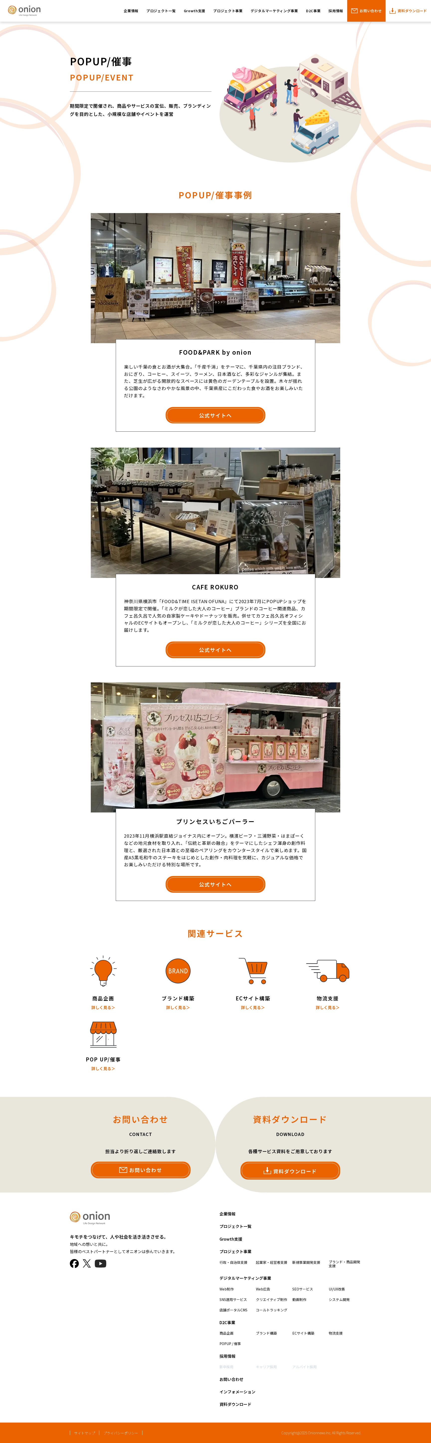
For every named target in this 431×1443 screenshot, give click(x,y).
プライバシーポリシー (120, 1433)
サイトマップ (84, 1433)
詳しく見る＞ (103, 1007)
